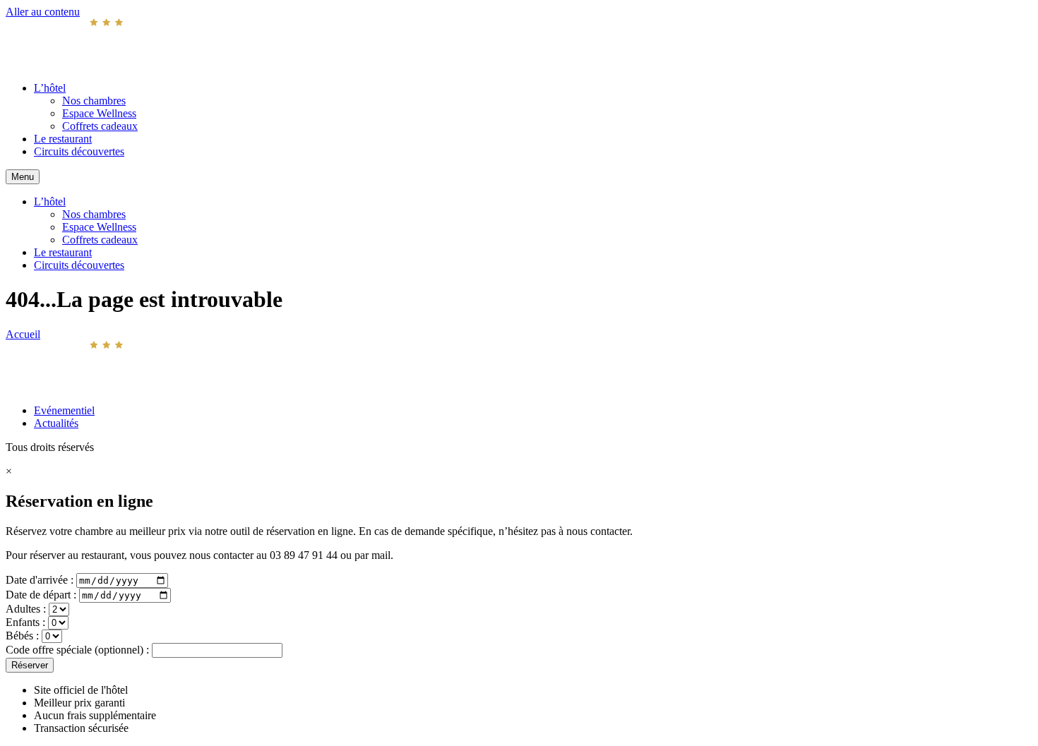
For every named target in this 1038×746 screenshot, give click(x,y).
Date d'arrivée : (41, 580)
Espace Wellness (99, 113)
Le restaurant (63, 139)
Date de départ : (42, 595)
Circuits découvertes (79, 151)
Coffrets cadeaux (100, 126)
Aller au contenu (43, 12)
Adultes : (27, 609)
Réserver (29, 665)
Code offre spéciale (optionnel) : (79, 650)
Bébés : (24, 636)
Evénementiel (64, 410)
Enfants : (27, 622)
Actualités (56, 423)
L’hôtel (50, 88)
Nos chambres (94, 101)
